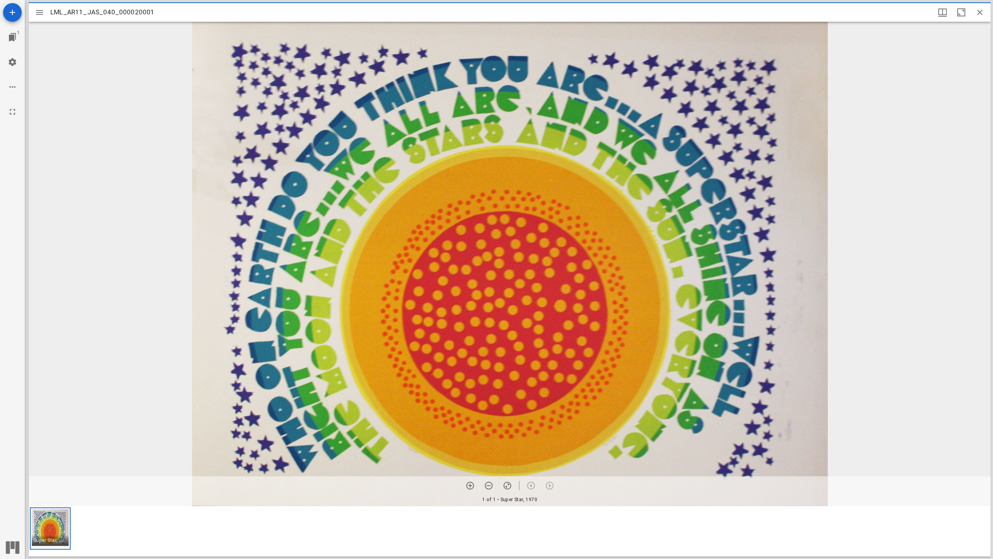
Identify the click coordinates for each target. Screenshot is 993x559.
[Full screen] (12, 111)
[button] (50, 528)
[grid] (510, 531)
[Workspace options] (12, 87)
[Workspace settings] (12, 62)
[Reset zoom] (507, 485)
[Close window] (980, 12)
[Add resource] (12, 12)
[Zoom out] (488, 485)
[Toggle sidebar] (39, 12)
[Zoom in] (470, 485)
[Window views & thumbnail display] (942, 12)
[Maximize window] (961, 12)
